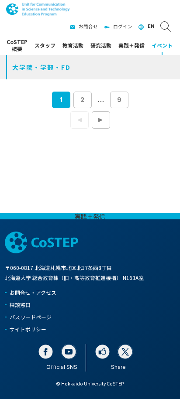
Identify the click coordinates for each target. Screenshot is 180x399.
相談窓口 (20, 304)
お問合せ (88, 26)
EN (151, 26)
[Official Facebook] (45, 351)
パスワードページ (31, 317)
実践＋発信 (90, 216)
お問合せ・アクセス (33, 292)
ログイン (122, 26)
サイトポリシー (28, 329)
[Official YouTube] (68, 351)
